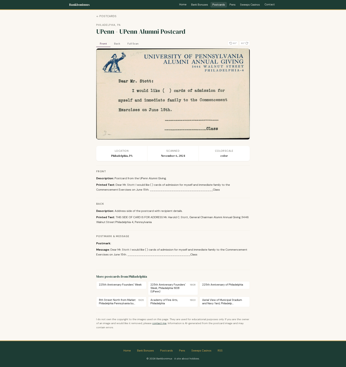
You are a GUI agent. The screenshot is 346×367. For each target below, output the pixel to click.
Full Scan (133, 43)
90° (235, 43)
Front (103, 43)
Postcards (218, 4)
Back (117, 43)
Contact (270, 4)
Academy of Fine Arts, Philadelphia (172, 301)
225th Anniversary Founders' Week (120, 284)
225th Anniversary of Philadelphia (222, 284)
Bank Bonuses (199, 4)
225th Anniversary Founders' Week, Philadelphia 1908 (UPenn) (172, 288)
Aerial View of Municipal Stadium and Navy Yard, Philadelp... (222, 301)
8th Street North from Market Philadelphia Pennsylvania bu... (121, 301)
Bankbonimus (79, 5)
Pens (233, 4)
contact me (159, 323)
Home (183, 4)
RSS (220, 350)
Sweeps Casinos (250, 4)
